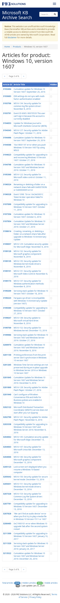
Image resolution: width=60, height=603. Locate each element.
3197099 (7, 204)
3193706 (7, 103)
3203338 (7, 424)
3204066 (7, 457)
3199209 (7, 291)
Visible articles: (51, 583)
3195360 (7, 174)
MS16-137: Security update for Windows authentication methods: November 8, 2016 (29, 284)
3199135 (7, 261)
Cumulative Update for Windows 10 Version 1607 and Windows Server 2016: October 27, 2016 (29, 224)
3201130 (7, 355)
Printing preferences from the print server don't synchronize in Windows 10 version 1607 (30, 358)
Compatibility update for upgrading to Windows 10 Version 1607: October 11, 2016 (30, 207)
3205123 (7, 467)
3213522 (7, 553)
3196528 (7, 194)
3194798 (7, 164)
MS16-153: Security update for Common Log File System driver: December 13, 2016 (28, 496)
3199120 (7, 251)
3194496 (7, 137)
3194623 (7, 154)
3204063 (7, 447)
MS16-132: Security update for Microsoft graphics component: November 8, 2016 (28, 254)
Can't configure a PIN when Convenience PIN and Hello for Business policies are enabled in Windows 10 (28, 398)
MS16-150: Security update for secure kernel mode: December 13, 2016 (31, 478)
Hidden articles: (29, 583)
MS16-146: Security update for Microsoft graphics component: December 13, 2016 (28, 460)
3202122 (7, 407)
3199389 (7, 308)
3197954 (7, 221)
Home (7, 46)
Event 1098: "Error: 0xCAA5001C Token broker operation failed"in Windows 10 (28, 197)
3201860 (7, 387)
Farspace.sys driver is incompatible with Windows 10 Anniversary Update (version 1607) (30, 301)
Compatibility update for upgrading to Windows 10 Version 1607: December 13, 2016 (30, 506)
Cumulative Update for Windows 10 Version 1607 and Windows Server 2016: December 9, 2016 (29, 380)
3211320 (7, 543)
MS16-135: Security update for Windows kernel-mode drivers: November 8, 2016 (27, 264)
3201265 (7, 364)
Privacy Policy (35, 597)
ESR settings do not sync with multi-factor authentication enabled (29, 97)
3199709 (7, 327)
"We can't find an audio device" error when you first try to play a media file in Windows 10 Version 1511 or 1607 (30, 516)
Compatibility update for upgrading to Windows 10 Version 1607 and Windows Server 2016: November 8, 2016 (30, 428)
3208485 (7, 523)
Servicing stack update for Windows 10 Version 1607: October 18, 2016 (31, 292)
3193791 (7, 113)
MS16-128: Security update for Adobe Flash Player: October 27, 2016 (31, 388)
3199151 (7, 271)
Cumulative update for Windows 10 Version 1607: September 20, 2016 (29, 90)
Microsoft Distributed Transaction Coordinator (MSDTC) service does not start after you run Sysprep (31, 410)
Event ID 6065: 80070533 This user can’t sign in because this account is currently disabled (29, 116)
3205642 (7, 476)
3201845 (7, 377)
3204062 (7, 437)
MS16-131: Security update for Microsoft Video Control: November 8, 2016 (31, 274)
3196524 (7, 184)
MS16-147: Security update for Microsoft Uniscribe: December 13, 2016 (29, 450)
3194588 (7, 144)
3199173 (7, 281)
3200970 (7, 344)
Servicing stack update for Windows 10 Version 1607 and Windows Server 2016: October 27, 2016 (31, 338)
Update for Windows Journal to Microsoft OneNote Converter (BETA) (30, 124)
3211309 (7, 533)
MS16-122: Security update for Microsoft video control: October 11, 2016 (30, 177)
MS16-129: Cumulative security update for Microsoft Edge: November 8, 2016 (31, 245)
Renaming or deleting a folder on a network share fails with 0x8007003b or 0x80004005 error (30, 187)
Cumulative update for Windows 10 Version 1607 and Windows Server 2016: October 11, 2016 (29, 167)
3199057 (7, 244)
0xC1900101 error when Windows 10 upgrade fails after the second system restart (30, 526)
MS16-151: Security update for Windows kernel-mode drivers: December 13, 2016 (27, 487)
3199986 (7, 335)
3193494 (7, 89)
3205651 (7, 484)
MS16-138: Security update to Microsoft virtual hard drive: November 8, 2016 (27, 321)
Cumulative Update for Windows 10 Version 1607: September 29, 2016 (29, 139)
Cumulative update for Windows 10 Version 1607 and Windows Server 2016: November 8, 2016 (29, 347)
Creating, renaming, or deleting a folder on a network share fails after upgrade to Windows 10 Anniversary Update (30, 235)
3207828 (7, 513)
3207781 (7, 503)
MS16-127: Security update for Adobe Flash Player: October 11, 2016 (31, 131)
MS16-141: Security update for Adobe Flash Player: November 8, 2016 (31, 418)
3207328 (7, 493)
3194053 (7, 123)
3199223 (7, 298)
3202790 (7, 417)
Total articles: (8, 583)
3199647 (7, 318)
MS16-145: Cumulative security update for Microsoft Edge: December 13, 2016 (31, 440)
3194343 (7, 130)
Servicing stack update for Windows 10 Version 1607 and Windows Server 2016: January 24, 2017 (31, 546)
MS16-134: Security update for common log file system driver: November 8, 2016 (27, 106)
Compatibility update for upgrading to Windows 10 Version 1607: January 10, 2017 (31, 536)
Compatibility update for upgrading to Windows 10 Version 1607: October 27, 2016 (30, 311)
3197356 (7, 214)
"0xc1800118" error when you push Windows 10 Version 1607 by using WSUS (30, 147)
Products (17, 46)
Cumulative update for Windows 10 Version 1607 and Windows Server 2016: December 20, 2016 (29, 556)
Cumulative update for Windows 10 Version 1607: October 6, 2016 (29, 215)
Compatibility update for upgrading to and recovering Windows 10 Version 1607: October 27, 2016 (30, 157)
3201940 (7, 394)
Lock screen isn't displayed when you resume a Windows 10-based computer (30, 470)
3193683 (7, 96)
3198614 (7, 231)
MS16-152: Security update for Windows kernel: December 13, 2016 (30, 329)
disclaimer (12, 37)
